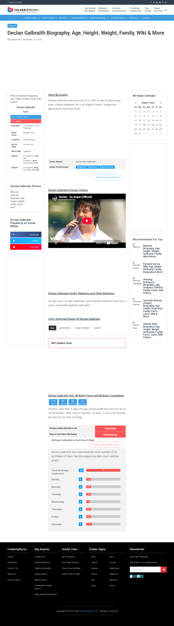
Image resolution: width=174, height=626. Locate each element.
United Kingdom (29, 140)
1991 (36, 126)
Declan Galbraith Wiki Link (107, 177)
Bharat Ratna (41, 579)
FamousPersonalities (119, 9)
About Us (11, 573)
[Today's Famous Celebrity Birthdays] (22, 9)
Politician (133, 17)
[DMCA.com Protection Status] (136, 576)
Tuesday (56, 494)
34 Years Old (28, 144)
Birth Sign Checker (70, 562)
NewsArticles (158, 9)
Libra (111, 556)
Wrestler (63, 17)
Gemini (94, 568)
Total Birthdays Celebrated (60, 472)
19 (24, 126)
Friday (55, 516)
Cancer (94, 573)
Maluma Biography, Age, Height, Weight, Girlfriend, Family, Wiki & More (152, 251)
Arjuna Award (41, 573)
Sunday (55, 479)
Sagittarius (27, 151)
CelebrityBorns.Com (88, 611)
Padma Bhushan (42, 562)
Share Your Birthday (71, 568)
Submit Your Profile (71, 573)
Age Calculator (68, 556)
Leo (93, 579)
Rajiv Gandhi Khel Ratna (46, 594)
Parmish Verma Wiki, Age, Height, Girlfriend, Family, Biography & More (153, 268)
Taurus (94, 562)
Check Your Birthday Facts (106, 444)
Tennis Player (48, 17)
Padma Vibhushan (43, 568)
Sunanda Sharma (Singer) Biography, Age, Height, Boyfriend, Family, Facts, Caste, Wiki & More (153, 308)
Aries (93, 556)
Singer (26, 112)
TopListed (148, 9)
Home (10, 556)
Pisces (112, 585)
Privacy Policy (13, 579)
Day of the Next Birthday (63, 434)
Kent (32, 133)
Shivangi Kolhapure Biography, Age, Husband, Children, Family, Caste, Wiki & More (153, 286)
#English (12, 25)
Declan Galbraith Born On (63, 428)
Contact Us (12, 568)
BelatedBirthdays (104, 9)
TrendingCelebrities (135, 9)
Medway (26, 133)
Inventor (146, 17)
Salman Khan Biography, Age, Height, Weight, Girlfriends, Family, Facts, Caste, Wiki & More (153, 330)
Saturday (56, 524)
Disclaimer (12, 562)
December (30, 126)
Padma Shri (40, 556)
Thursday (26, 128)
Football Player (118, 17)
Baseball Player (79, 17)
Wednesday (58, 501)
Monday (56, 486)
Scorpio (112, 562)
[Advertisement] (87, 65)
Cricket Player (30, 17)
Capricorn (113, 573)
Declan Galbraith (26, 107)
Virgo (93, 585)
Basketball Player (98, 17)
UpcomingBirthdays (90, 9)
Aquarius (113, 579)
